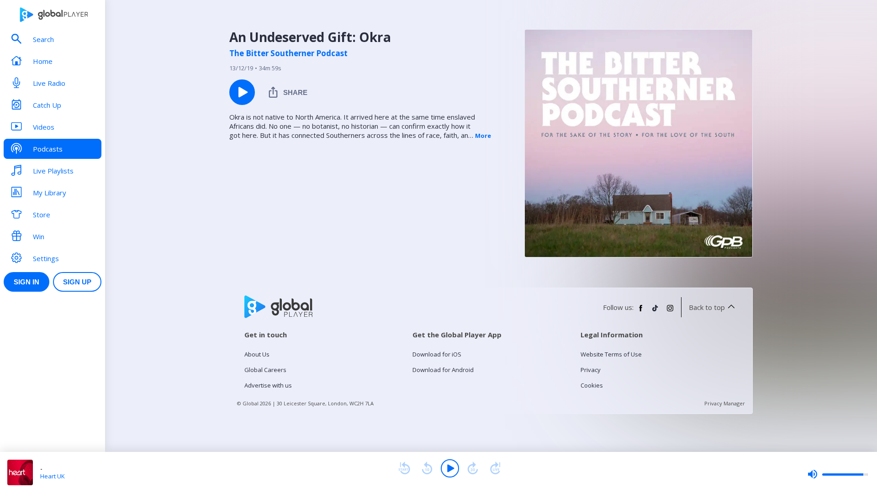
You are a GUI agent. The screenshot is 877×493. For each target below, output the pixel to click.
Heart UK (52, 476)
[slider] (837, 474)
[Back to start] (404, 468)
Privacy (591, 370)
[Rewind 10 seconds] (427, 468)
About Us (256, 354)
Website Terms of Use (611, 354)
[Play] (450, 468)
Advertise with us (268, 385)
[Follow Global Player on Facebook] (640, 311)
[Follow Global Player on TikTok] (655, 311)
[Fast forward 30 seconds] (473, 468)
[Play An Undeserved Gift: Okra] (242, 92)
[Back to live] (495, 468)
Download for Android (443, 370)
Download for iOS (436, 354)
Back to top (707, 307)
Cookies (592, 385)
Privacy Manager (724, 403)
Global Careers (265, 370)
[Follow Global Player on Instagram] (670, 311)
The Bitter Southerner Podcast (288, 53)
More (483, 135)
